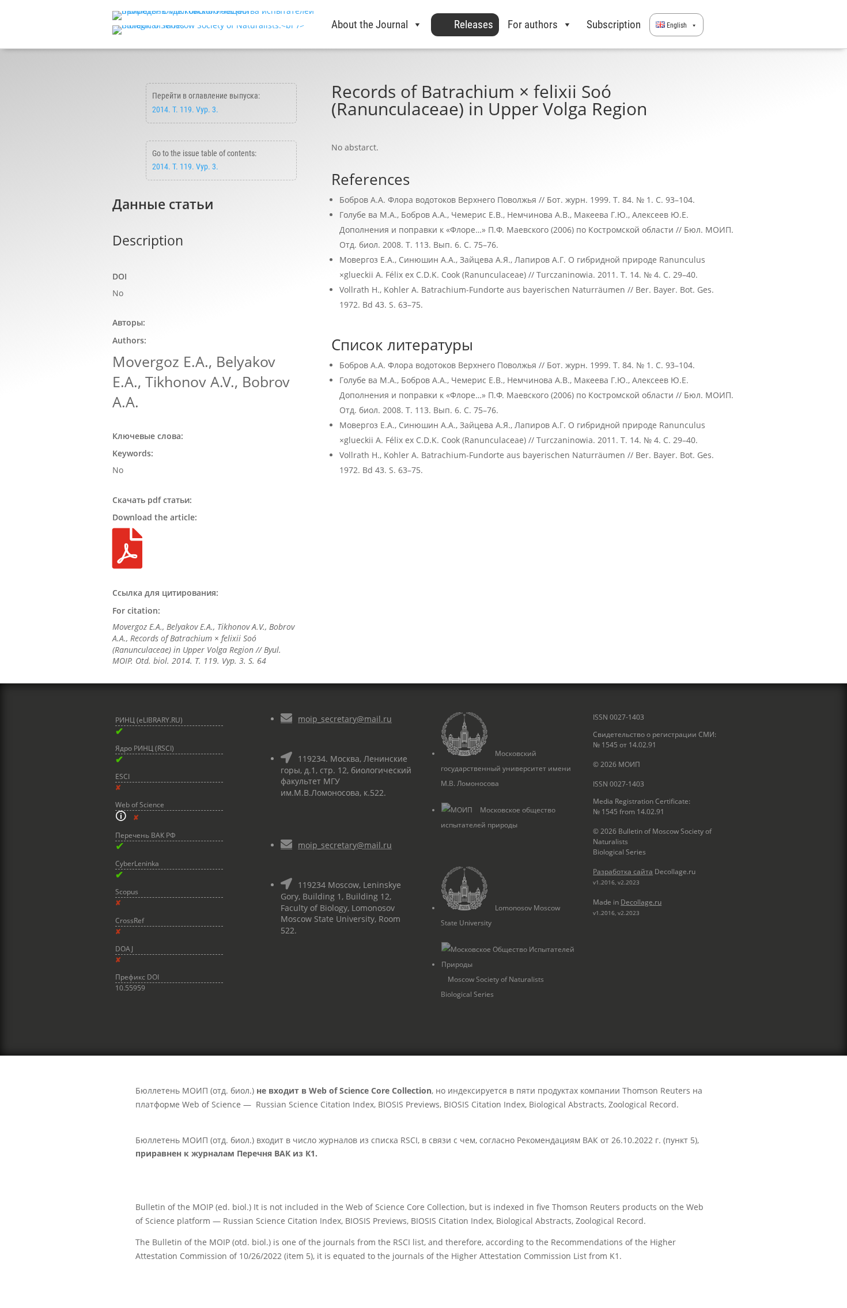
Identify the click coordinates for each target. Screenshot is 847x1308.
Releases (473, 24)
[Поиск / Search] (719, 24)
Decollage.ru (641, 902)
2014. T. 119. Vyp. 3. (185, 109)
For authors (533, 24)
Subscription (614, 24)
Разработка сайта (623, 871)
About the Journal (369, 24)
